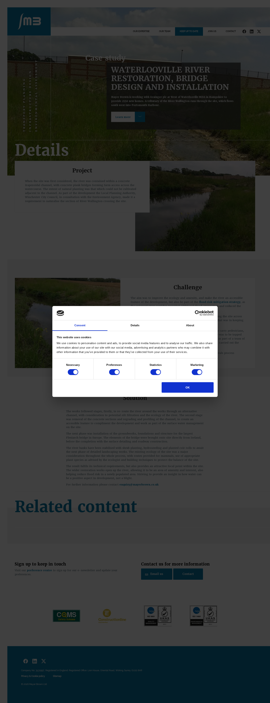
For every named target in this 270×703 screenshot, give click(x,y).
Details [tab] (135, 325)
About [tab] (190, 325)
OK (188, 387)
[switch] (114, 372)
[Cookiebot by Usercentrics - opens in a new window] (197, 313)
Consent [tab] (79, 325)
